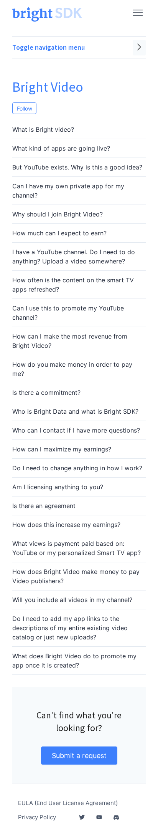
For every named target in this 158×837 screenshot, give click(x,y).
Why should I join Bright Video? (57, 214)
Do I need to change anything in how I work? (77, 468)
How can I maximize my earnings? (61, 449)
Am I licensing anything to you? (57, 487)
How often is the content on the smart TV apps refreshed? (73, 284)
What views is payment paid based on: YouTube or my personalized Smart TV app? (76, 548)
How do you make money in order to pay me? (72, 369)
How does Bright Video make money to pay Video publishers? (76, 576)
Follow (24, 108)
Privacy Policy (37, 817)
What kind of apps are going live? (61, 148)
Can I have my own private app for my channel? (68, 190)
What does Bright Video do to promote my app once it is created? (74, 660)
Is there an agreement (44, 506)
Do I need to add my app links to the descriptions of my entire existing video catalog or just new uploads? (70, 628)
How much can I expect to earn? (59, 233)
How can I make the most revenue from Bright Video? (69, 340)
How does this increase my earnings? (66, 524)
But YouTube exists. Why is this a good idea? (77, 167)
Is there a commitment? (46, 392)
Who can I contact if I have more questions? (76, 430)
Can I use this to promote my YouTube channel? (68, 312)
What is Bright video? (43, 129)
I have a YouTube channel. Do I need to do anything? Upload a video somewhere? (73, 256)
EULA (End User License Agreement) (68, 803)
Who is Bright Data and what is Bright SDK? (75, 411)
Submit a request (79, 755)
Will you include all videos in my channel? (72, 600)
